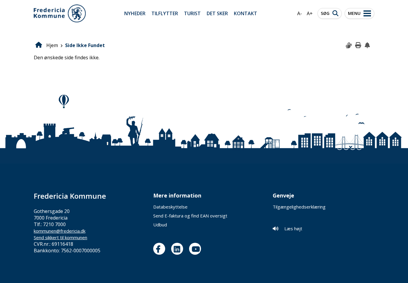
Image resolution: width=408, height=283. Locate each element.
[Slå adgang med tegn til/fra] (349, 45)
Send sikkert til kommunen (60, 237)
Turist (192, 13)
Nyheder (134, 13)
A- (299, 13)
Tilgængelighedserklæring (299, 207)
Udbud (160, 225)
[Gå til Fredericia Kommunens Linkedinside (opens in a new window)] (178, 249)
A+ (310, 13)
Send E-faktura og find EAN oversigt (190, 216)
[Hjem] (60, 13)
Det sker (217, 13)
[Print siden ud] (358, 45)
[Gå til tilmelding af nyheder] (368, 45)
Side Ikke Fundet (85, 45)
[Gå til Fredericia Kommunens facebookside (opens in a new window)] (160, 249)
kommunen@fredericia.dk (59, 231)
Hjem (52, 45)
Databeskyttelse (170, 207)
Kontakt (245, 13)
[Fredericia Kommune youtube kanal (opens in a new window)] (196, 249)
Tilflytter (164, 13)
